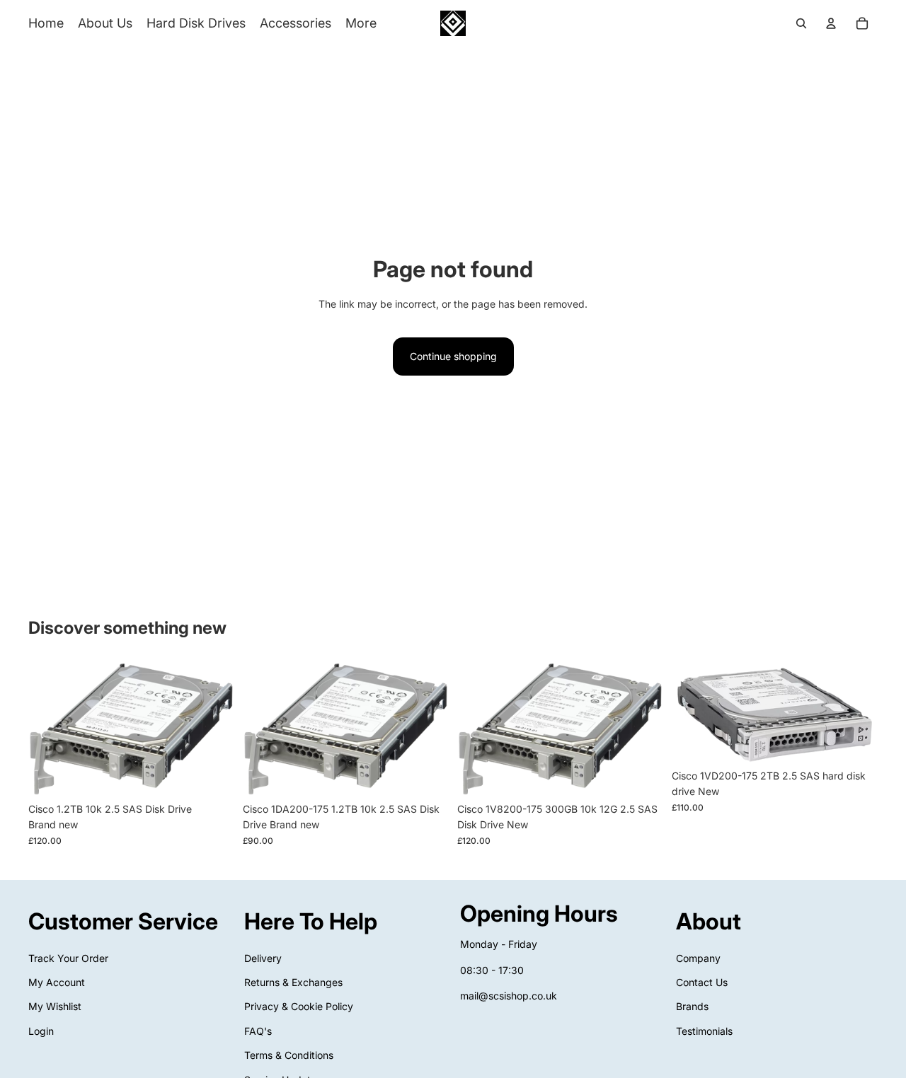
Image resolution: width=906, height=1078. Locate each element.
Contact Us (702, 982)
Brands (692, 1007)
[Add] (212, 774)
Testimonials (704, 1031)
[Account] (831, 23)
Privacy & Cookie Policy (298, 1007)
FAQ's (258, 1031)
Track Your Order (68, 958)
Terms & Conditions (288, 1055)
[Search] (801, 23)
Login (41, 1031)
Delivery (263, 958)
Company (698, 958)
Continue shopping (453, 356)
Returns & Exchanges (293, 982)
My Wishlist (54, 1007)
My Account (56, 982)
